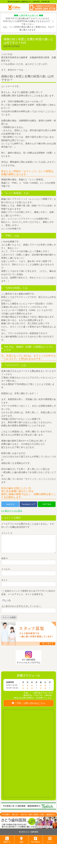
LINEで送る (46, 504)
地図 (21, 842)
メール (5, 569)
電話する (7, 842)
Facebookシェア (28, 504)
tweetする (10, 504)
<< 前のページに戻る (11, 510)
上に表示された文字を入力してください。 (22, 606)
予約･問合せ (35, 842)
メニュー (49, 842)
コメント (6, 533)
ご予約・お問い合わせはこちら (29, 703)
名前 (4, 558)
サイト (4, 580)
